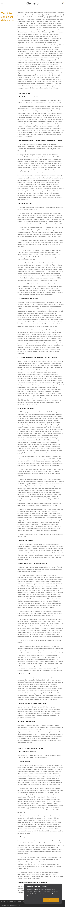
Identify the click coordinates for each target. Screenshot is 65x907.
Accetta (51, 900)
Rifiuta (34, 900)
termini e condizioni (23, 901)
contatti (3, 901)
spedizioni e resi (11, 901)
